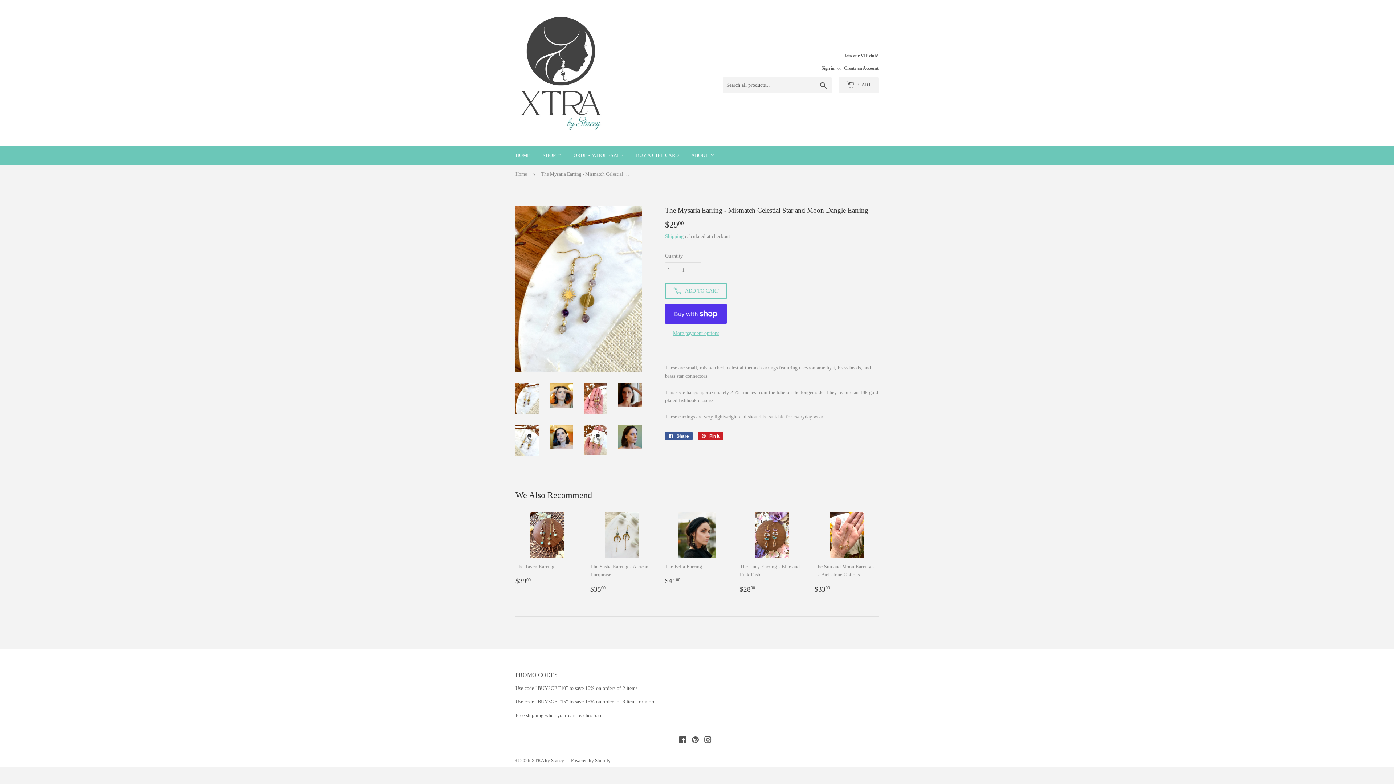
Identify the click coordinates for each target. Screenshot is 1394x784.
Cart (864, 84)
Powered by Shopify (591, 760)
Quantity (674, 256)
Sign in (828, 68)
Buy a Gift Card (657, 155)
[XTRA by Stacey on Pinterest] (695, 741)
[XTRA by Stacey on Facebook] (682, 741)
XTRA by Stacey (547, 760)
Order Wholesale (599, 155)
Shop (550, 155)
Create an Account (861, 68)
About (700, 155)
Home (522, 155)
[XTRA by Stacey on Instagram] (708, 741)
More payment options (696, 333)
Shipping (674, 236)
